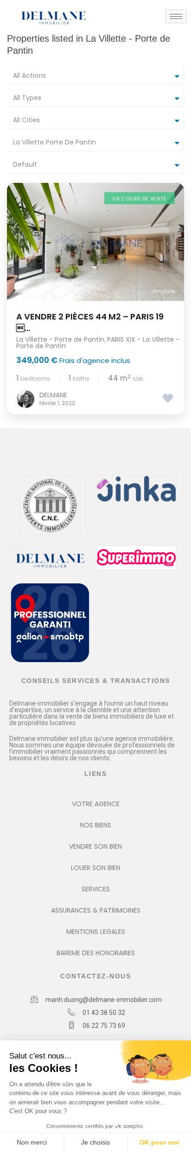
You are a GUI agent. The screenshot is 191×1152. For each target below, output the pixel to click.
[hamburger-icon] (176, 16)
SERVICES (96, 889)
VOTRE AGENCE (96, 803)
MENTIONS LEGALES (95, 931)
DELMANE (53, 395)
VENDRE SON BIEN (95, 846)
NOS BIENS (95, 825)
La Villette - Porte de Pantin (60, 339)
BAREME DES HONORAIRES (96, 953)
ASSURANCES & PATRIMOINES (95, 910)
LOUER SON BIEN (95, 867)
